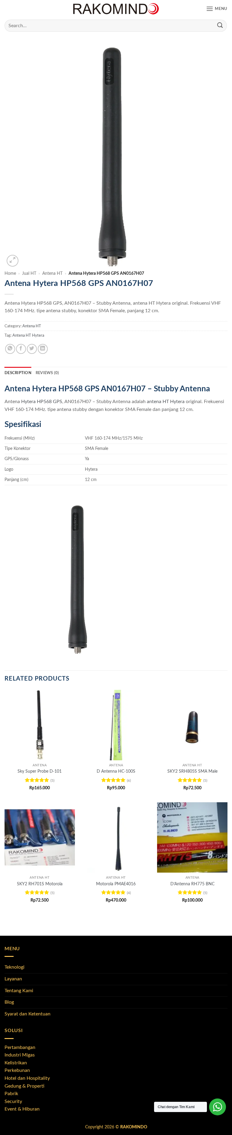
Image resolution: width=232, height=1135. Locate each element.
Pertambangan (20, 1047)
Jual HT (29, 273)
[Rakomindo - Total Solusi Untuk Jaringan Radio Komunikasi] (116, 9)
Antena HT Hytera (28, 335)
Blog (9, 1002)
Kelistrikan (16, 1062)
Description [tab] (18, 373)
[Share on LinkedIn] (43, 349)
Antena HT (52, 273)
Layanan (13, 978)
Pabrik (11, 1093)
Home (10, 273)
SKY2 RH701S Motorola (40, 884)
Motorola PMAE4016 (116, 884)
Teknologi (14, 967)
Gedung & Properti (24, 1086)
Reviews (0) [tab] (47, 373)
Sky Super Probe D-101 (40, 771)
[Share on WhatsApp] (10, 349)
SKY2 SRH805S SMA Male (192, 771)
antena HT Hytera (166, 401)
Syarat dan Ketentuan (27, 1014)
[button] (216, 9)
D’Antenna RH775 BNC (192, 884)
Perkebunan (17, 1070)
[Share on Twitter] (32, 349)
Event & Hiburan (22, 1109)
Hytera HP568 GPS (41, 401)
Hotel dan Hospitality (27, 1078)
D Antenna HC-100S (116, 771)
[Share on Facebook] (21, 349)
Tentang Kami (19, 990)
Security (13, 1101)
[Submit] (220, 25)
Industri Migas (20, 1055)
